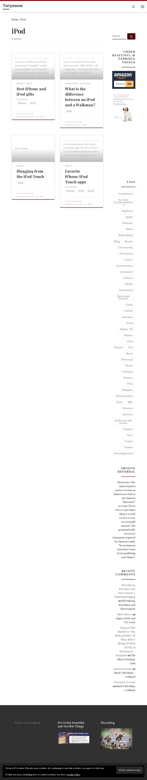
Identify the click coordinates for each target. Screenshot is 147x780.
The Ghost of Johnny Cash (126, 659)
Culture (128, 277)
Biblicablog (126, 235)
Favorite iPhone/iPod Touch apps (76, 176)
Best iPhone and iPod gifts (31, 91)
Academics (126, 193)
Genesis (127, 317)
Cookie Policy (73, 774)
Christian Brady (27, 114)
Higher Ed (126, 329)
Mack (129, 353)
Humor (128, 335)
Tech (130, 435)
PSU (130, 383)
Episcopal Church (123, 297)
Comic (129, 259)
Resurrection (124, 396)
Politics (128, 377)
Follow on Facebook (28, 722)
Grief (129, 323)
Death (129, 284)
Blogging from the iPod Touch (30, 174)
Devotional (126, 290)
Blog (117, 241)
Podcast (127, 371)
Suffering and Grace (123, 421)
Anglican (127, 210)
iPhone (118, 347)
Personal (127, 359)
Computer (126, 271)
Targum (128, 429)
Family (128, 310)
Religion (127, 389)
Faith (129, 304)
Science (128, 408)
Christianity (125, 247)
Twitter (128, 447)
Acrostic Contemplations (123, 202)
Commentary (124, 265)
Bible (129, 229)
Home (15, 19)
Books (129, 241)
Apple (129, 217)
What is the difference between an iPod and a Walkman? (80, 96)
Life (130, 347)
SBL (130, 402)
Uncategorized (123, 453)
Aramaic (127, 223)
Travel (129, 441)
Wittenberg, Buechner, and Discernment (127, 604)
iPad (130, 341)
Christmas (126, 253)
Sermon (128, 414)
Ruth (120, 402)
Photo (129, 365)
